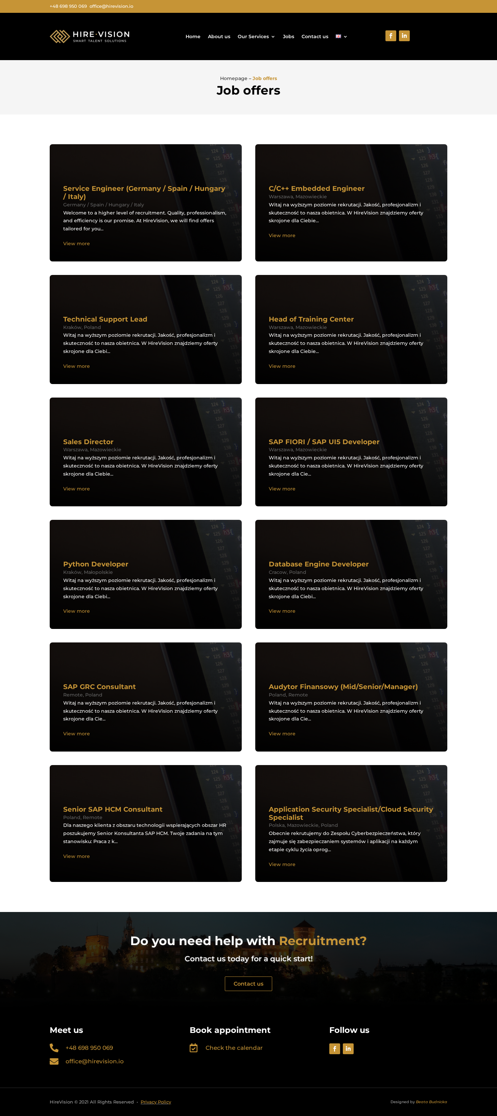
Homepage (233, 78)
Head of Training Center (312, 319)
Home (193, 36)
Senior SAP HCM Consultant (113, 809)
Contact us (315, 36)
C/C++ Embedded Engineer (317, 188)
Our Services (253, 36)
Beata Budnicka (431, 1101)
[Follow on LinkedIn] (404, 35)
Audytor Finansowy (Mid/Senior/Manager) (343, 687)
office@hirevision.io (95, 1061)
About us (219, 36)
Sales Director (88, 442)
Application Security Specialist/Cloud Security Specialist (351, 813)
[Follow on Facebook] (390, 35)
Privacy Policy (156, 1102)
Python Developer (95, 564)
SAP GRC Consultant (99, 687)
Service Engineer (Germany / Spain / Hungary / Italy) (144, 192)
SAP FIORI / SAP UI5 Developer (324, 442)
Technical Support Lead (105, 319)
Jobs (288, 36)
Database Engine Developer (319, 564)
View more (76, 243)
